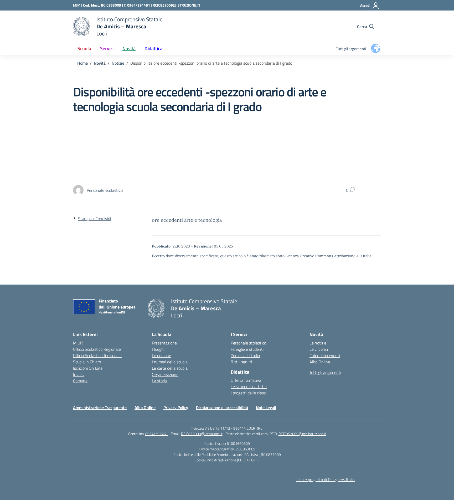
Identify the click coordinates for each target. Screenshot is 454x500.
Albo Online (319, 362)
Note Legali (266, 407)
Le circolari (318, 349)
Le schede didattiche (249, 386)
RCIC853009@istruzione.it (202, 433)
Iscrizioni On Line (87, 368)
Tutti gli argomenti (351, 49)
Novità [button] (129, 48)
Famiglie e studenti (247, 349)
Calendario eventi (324, 355)
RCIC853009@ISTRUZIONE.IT (176, 5)
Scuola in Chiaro (87, 362)
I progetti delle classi (248, 393)
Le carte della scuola (170, 368)
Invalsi (78, 374)
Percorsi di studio (245, 355)
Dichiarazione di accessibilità (222, 407)
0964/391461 (156, 433)
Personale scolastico (248, 343)
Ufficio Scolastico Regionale (97, 349)
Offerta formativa (246, 380)
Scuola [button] (84, 48)
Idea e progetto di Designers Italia (325, 479)
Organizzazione (165, 374)
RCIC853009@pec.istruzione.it (302, 433)
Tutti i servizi (241, 362)
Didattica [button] (153, 48)
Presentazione (164, 343)
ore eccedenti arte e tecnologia (187, 220)
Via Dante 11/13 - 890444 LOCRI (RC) (234, 428)
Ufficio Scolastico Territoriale (97, 355)
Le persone (161, 355)
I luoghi (158, 349)
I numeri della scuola (170, 362)
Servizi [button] (106, 48)
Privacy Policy (175, 407)
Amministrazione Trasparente (100, 407)
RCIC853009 (245, 449)
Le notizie (317, 343)
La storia (159, 381)
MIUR (78, 343)
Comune (80, 381)
